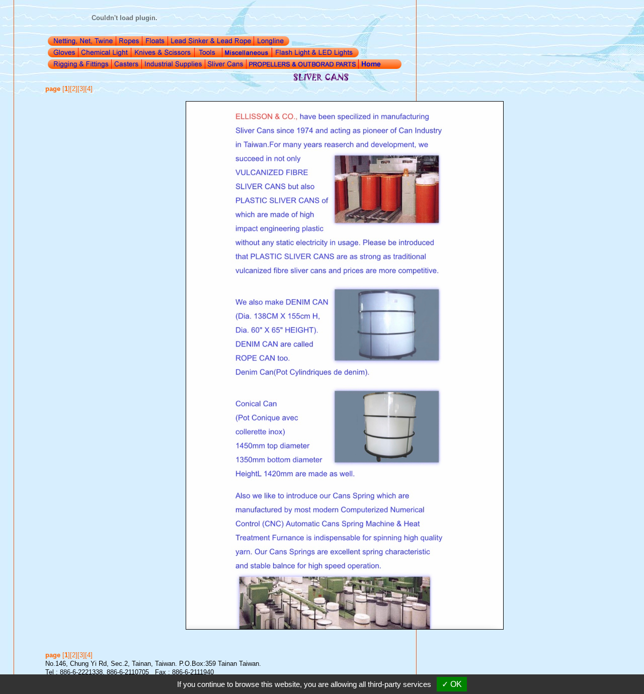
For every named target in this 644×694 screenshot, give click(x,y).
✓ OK (452, 684)
